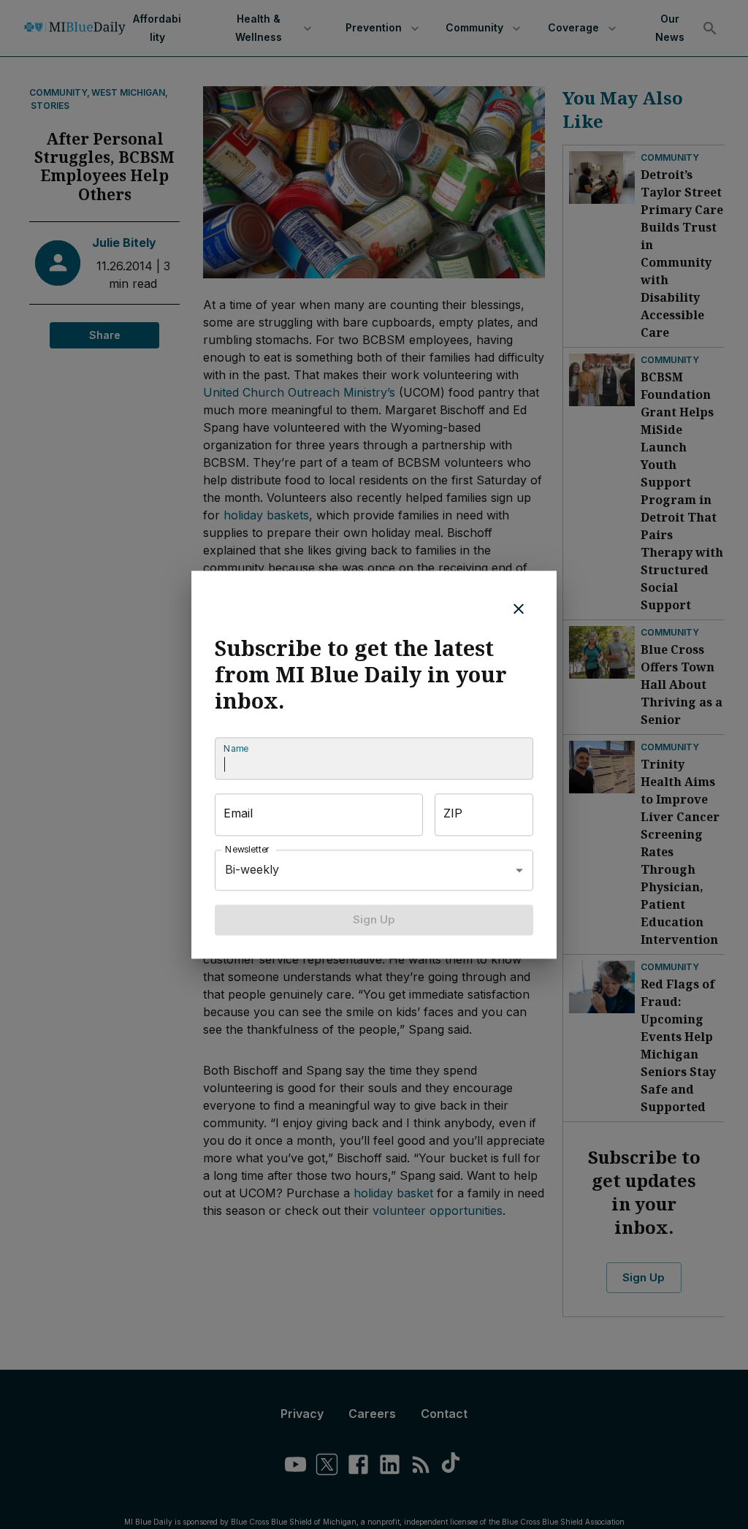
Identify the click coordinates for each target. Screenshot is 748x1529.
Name (236, 748)
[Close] (518, 608)
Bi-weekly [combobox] (252, 869)
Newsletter (247, 849)
